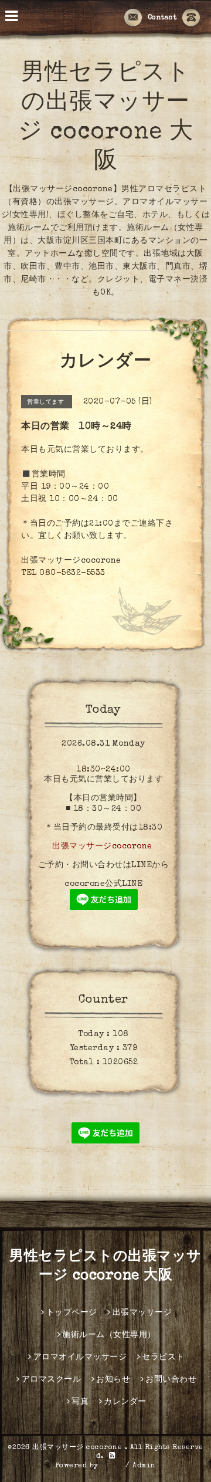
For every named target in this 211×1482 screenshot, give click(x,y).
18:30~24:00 (103, 770)
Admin (144, 1466)
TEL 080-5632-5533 (63, 573)
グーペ (112, 1466)
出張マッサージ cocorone (78, 1447)
